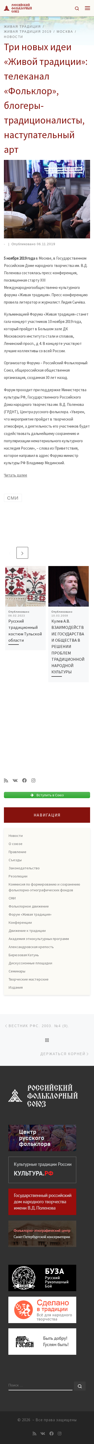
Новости (16, 835)
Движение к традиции (27, 930)
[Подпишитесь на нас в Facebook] (24, 780)
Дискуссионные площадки (30, 963)
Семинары (17, 971)
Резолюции (18, 876)
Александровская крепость (31, 946)
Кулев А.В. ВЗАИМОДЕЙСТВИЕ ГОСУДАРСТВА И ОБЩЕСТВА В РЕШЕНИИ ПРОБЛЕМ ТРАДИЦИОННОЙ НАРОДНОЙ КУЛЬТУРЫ (68, 646)
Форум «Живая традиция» (30, 914)
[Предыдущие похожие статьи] (10, 553)
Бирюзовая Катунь (24, 955)
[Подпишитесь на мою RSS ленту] (6, 780)
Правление (17, 851)
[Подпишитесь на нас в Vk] (15, 780)
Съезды (15, 860)
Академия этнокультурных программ (39, 938)
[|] (18, 7)
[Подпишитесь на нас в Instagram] (33, 780)
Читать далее (15, 475)
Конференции (20, 922)
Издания (16, 987)
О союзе (15, 843)
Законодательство (24, 868)
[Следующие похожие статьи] (22, 553)
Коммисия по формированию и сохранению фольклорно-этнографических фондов (44, 887)
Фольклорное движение (29, 906)
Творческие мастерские (29, 979)
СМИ (12, 898)
